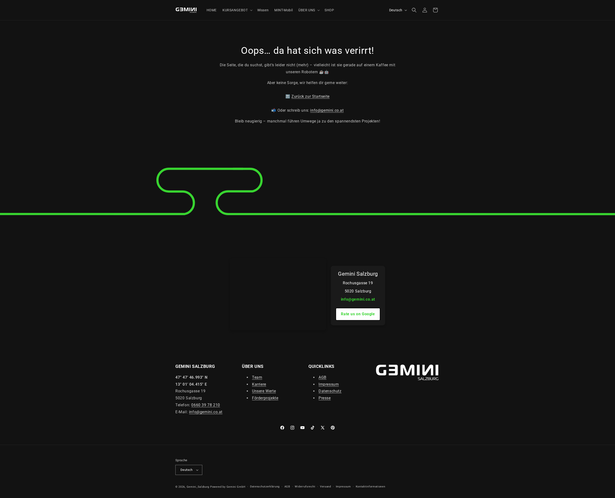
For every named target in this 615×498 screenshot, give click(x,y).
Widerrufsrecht (305, 486)
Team (257, 377)
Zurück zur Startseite (310, 96)
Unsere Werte (264, 391)
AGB (322, 377)
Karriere (259, 384)
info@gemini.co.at (327, 110)
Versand (325, 486)
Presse (325, 397)
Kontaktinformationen (370, 486)
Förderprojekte (265, 397)
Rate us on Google (358, 314)
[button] (237, 10)
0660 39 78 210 (205, 404)
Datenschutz (330, 391)
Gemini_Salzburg (198, 486)
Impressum (329, 384)
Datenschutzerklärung (265, 486)
